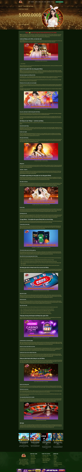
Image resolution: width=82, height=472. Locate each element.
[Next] (64, 440)
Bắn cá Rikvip (33, 455)
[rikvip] (23, 2)
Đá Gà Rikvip (33, 461)
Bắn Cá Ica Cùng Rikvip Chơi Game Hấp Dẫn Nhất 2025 (23, 442)
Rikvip (20, 459)
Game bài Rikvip (33, 458)
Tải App (55, 461)
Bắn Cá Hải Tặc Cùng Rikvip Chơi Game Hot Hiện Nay (35, 442)
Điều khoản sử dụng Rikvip (58, 464)
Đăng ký (55, 455)
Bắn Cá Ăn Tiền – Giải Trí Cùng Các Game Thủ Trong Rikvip (58, 443)
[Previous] (17, 440)
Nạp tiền (55, 458)
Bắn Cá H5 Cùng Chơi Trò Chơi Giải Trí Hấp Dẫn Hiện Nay (46, 443)
